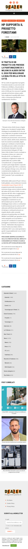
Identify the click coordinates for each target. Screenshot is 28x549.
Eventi (6, 306)
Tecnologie (8, 322)
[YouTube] (14, 3)
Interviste (6, 326)
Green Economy (20, 20)
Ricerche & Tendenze (9, 359)
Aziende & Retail (11, 20)
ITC (6, 351)
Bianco (6, 342)
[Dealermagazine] (14, 8)
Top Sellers (7, 375)
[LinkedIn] (17, 3)
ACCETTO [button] (13, 545)
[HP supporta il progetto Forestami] (14, 46)
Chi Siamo (9, 500)
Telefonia (7, 355)
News (5, 338)
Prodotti (7, 318)
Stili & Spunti (8, 367)
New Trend (7, 334)
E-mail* (7, 519)
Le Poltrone (7, 330)
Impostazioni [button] (5, 545)
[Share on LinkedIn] (14, 56)
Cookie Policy (10, 503)
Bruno (6, 346)
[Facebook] (11, 3)
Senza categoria (8, 371)
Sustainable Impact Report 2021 (12, 185)
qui (18, 249)
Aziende (4, 20)
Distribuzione (8, 301)
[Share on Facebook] (10, 56)
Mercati (7, 363)
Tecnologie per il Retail (11, 310)
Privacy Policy (10, 506)
